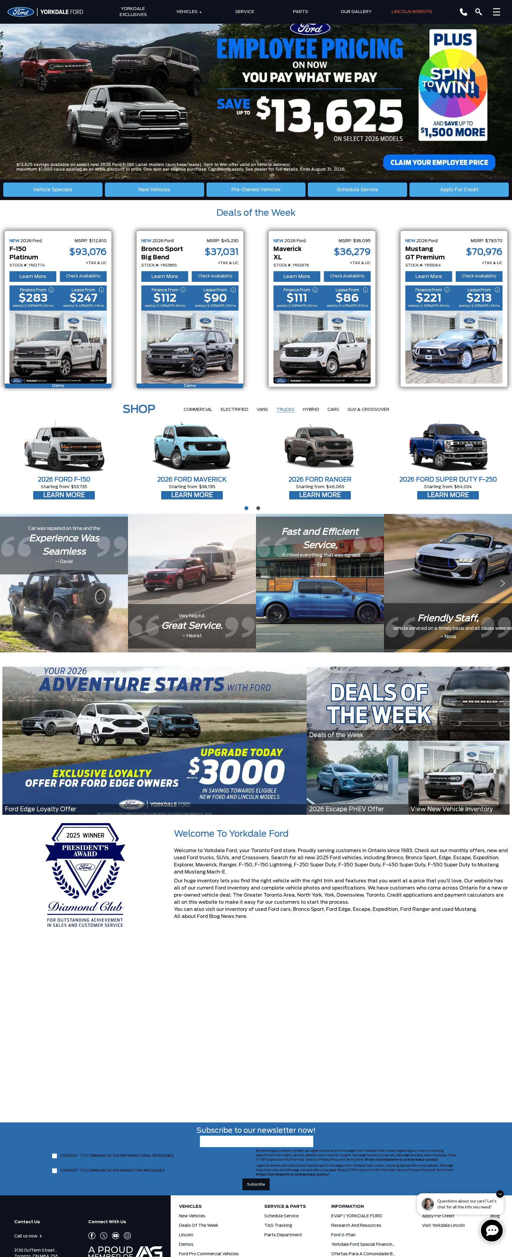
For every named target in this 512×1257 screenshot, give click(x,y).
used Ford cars (273, 909)
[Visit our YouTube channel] (113, 1235)
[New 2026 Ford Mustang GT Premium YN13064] (454, 347)
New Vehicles (192, 1216)
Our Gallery (356, 11)
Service (244, 11)
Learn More (33, 276)
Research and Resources (356, 1226)
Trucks (285, 410)
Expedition (385, 909)
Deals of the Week (256, 213)
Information (347, 1207)
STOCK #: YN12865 (159, 265)
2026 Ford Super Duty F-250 (448, 480)
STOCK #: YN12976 (291, 265)
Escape (361, 909)
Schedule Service (281, 1216)
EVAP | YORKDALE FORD (356, 1216)
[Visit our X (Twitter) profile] (101, 1235)
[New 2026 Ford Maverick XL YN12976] (322, 347)
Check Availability (83, 276)
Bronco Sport (308, 909)
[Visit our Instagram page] (125, 1235)
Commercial (198, 410)
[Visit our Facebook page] (91, 1235)
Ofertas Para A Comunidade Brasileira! (363, 1254)
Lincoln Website (412, 11)
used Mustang (459, 909)
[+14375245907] (463, 12)
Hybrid (311, 410)
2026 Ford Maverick (192, 480)
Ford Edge (338, 909)
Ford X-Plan (343, 1235)
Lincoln (186, 1235)
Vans (262, 410)
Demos (186, 1244)
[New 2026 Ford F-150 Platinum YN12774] (58, 347)
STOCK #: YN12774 (27, 265)
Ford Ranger (415, 909)
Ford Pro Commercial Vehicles (209, 1254)
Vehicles (187, 11)
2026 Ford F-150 (64, 480)
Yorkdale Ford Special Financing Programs (363, 1244)
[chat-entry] (492, 1230)
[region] (256, 89)
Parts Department (283, 1235)
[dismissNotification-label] (500, 1194)
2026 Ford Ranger (320, 480)
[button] (256, 89)
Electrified (234, 410)
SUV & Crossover (368, 410)
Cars (333, 410)
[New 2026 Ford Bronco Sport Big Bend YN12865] (190, 347)
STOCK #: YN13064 (423, 265)
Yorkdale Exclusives (133, 12)
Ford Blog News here (221, 916)
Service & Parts (285, 1207)
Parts (300, 11)
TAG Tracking (278, 1226)
